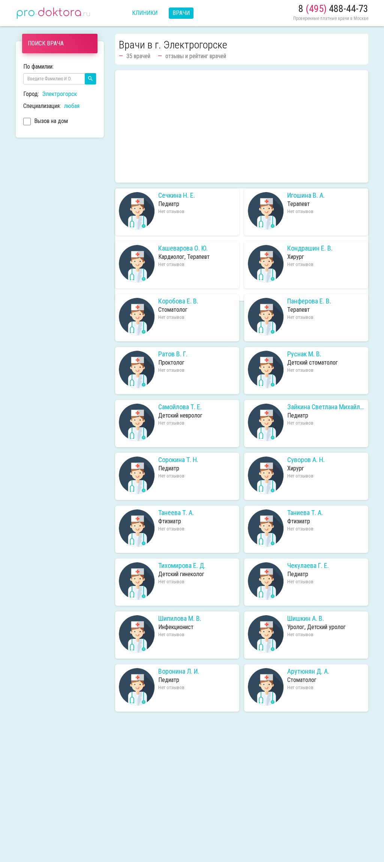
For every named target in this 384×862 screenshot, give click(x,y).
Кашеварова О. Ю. (183, 248)
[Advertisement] (241, 126)
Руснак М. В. (304, 354)
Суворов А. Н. (306, 460)
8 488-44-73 (333, 9)
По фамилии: (38, 66)
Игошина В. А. (306, 195)
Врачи (181, 13)
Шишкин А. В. (305, 618)
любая (72, 106)
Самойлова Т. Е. (180, 407)
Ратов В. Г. (173, 354)
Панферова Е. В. (309, 301)
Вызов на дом (50, 121)
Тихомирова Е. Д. (182, 565)
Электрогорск (59, 94)
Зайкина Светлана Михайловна (325, 407)
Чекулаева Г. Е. (308, 565)
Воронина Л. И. (178, 671)
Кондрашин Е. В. (310, 248)
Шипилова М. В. (179, 618)
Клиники (145, 13)
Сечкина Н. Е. (176, 195)
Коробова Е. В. (178, 301)
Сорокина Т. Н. (178, 460)
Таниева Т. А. (305, 512)
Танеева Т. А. (176, 512)
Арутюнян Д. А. (308, 671)
